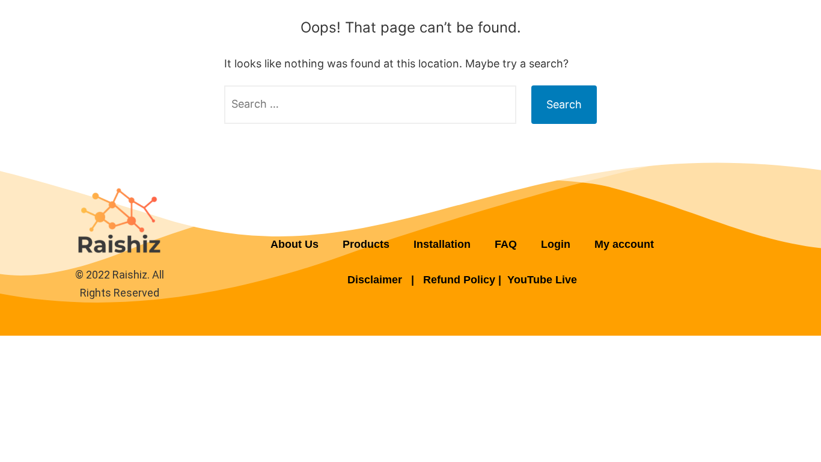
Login (555, 244)
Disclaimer (376, 280)
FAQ (506, 244)
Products (366, 244)
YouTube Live (542, 280)
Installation (442, 244)
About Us (294, 244)
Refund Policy (459, 280)
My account (624, 244)
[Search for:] (370, 104)
